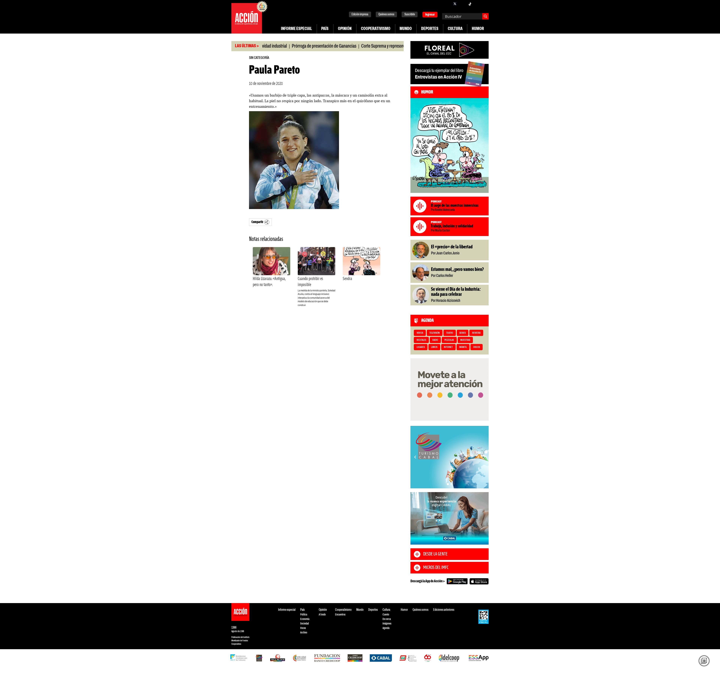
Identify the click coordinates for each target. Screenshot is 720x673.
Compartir (257, 222)
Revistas (476, 333)
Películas (449, 340)
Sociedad (304, 623)
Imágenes (386, 623)
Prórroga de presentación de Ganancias (298, 46)
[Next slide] (484, 457)
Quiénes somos (386, 14)
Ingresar (430, 14)
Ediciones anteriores (443, 610)
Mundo (406, 29)
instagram (462, 4)
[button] (448, 484)
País (324, 29)
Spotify (485, 4)
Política (303, 614)
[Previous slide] (415, 457)
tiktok (470, 4)
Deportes (429, 29)
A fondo (322, 614)
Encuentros (340, 614)
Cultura (455, 29)
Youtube (477, 4)
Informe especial (296, 29)
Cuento (385, 614)
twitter (455, 3)
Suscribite (409, 14)
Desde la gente (435, 554)
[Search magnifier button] (485, 16)
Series (462, 333)
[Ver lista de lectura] (704, 660)
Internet (448, 347)
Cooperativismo (375, 29)
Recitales (421, 340)
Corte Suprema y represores (358, 46)
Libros (434, 347)
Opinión (345, 29)
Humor (478, 29)
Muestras (465, 340)
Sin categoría (259, 58)
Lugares (421, 347)
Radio (435, 340)
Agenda (385, 628)
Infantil (463, 347)
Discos (476, 347)
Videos (420, 333)
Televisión (434, 333)
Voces (303, 628)
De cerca (386, 619)
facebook (447, 4)
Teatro (449, 333)
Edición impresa (360, 14)
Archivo (303, 632)
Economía (304, 619)
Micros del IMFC (435, 567)
